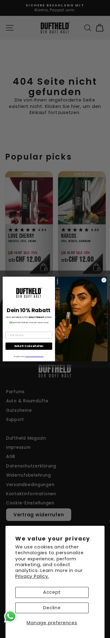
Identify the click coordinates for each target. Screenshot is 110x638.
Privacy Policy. (32, 576)
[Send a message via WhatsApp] (10, 616)
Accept (52, 592)
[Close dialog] (103, 280)
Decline (52, 608)
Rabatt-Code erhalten (28, 346)
